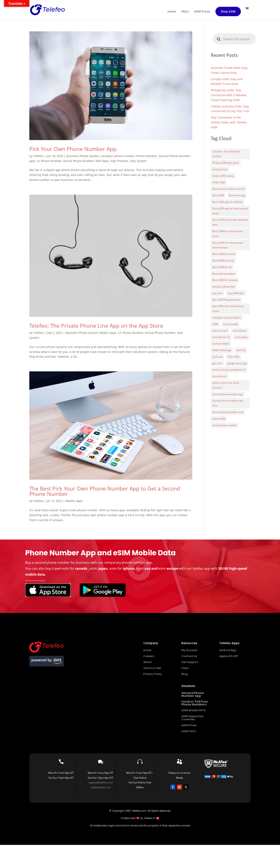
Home (171, 11)
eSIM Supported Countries (192, 717)
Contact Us (189, 656)
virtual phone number (224, 425)
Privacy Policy (152, 674)
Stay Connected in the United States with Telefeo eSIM (229, 122)
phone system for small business (225, 385)
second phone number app (227, 394)
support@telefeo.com (100, 782)
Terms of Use (152, 668)
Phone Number (146, 156)
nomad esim (219, 376)
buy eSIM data (236, 293)
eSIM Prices (202, 11)
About (147, 662)
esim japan (241, 337)
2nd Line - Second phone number (226, 154)
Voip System (138, 161)
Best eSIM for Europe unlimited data (230, 222)
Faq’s (185, 668)
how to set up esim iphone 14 (229, 369)
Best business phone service (228, 189)
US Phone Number (49, 161)
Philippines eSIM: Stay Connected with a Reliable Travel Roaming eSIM (229, 95)
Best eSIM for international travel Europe (227, 245)
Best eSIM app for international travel (230, 211)
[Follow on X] (185, 787)
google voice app (237, 363)
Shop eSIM (228, 11)
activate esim (220, 169)
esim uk (240, 350)
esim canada (230, 324)
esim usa (217, 356)
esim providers (220, 343)
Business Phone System (82, 156)
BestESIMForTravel (223, 260)
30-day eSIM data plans (225, 162)
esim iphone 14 (221, 337)
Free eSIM (233, 356)
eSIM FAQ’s (188, 731)
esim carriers (220, 330)
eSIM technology (221, 350)
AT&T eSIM (218, 182)
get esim (217, 363)
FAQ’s (185, 11)
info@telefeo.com (100, 787)
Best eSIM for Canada (224, 280)
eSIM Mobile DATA (193, 710)
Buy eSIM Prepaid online (226, 299)
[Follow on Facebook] (172, 787)
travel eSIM (218, 418)
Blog (184, 674)
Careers (148, 656)
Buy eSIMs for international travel (227, 308)
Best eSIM (218, 195)
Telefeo (38, 156)
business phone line (223, 286)
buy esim (217, 293)
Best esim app (237, 195)
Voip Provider (119, 161)
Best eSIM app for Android (227, 202)
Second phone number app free (227, 403)
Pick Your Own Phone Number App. (73, 149)
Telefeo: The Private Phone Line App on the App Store (96, 325)
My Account (189, 650)
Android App (227, 650)
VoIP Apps (102, 161)
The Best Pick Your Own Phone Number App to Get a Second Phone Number (104, 491)
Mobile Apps (108, 333)
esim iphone (240, 330)
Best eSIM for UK (222, 267)
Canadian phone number (117, 156)
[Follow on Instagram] (179, 787)
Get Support (189, 662)
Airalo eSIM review (223, 176)
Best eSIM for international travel (227, 233)
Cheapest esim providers (226, 317)
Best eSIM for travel (223, 254)
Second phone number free (228, 412)
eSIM (215, 324)
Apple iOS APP (228, 656)
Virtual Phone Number (78, 161)
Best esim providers (223, 273)
